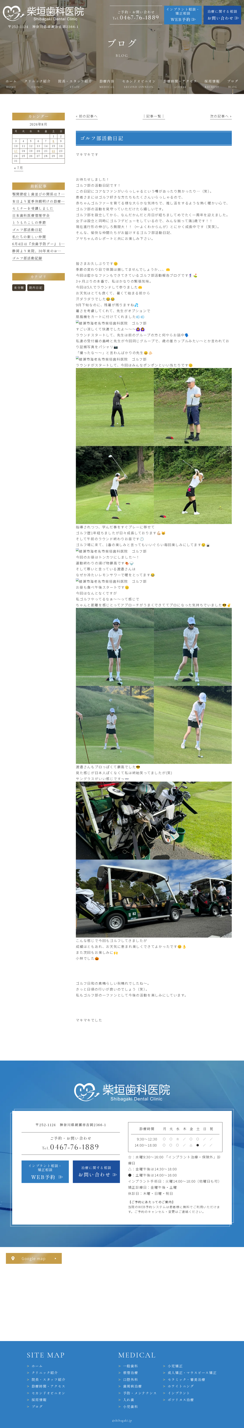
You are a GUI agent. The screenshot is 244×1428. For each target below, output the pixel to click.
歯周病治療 (132, 1386)
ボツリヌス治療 (181, 1399)
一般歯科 (130, 1366)
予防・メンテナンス (140, 1393)
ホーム (37, 1366)
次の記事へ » (221, 115)
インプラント (179, 1393)
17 (16, 151)
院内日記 (36, 287)
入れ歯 (128, 1399)
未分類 (19, 287)
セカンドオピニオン (49, 1393)
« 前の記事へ (87, 115)
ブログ (37, 1406)
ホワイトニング (181, 1386)
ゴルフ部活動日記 (27, 229)
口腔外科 (130, 1379)
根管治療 (130, 1372)
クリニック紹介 (45, 1372)
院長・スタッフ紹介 (49, 1379)
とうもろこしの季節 (29, 222)
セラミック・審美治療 (186, 1379)
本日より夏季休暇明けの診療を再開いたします (51, 201)
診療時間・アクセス (49, 1386)
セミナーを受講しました (33, 208)
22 (53, 151)
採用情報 (39, 1399)
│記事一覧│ (154, 115)
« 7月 (18, 168)
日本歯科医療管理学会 (31, 215)
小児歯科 (130, 1406)
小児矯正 (175, 1366)
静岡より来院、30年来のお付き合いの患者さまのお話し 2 (61, 251)
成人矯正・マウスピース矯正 (192, 1372)
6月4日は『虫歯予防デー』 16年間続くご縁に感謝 (54, 244)
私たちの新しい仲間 (29, 237)
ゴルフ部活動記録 (27, 258)
